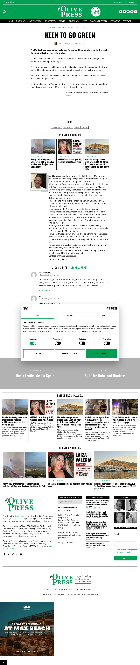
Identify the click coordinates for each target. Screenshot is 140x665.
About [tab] (102, 315)
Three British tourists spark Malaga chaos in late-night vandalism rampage (124, 419)
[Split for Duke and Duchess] (105, 373)
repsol (85, 127)
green (77, 127)
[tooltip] (120, 11)
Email (117, 534)
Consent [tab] (37, 315)
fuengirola (68, 127)
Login (131, 2)
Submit (126, 558)
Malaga (71, 28)
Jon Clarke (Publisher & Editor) (73, 43)
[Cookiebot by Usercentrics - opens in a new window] (107, 308)
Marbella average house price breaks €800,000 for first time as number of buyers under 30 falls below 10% (97, 164)
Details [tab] (70, 315)
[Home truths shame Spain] (35, 373)
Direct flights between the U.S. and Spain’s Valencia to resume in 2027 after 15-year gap (97, 536)
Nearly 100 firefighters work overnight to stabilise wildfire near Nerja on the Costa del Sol (42, 163)
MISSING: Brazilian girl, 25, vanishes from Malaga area (70, 160)
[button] (79, 501)
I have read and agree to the (127, 551)
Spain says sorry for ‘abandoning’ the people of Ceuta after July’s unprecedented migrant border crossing (97, 503)
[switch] (58, 343)
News (90, 92)
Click (58, 303)
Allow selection (70, 354)
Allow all (101, 354)
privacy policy (125, 552)
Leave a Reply (79, 267)
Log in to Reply (44, 290)
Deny (38, 354)
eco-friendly (57, 127)
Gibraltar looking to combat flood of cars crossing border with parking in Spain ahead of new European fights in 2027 (96, 525)
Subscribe (118, 2)
